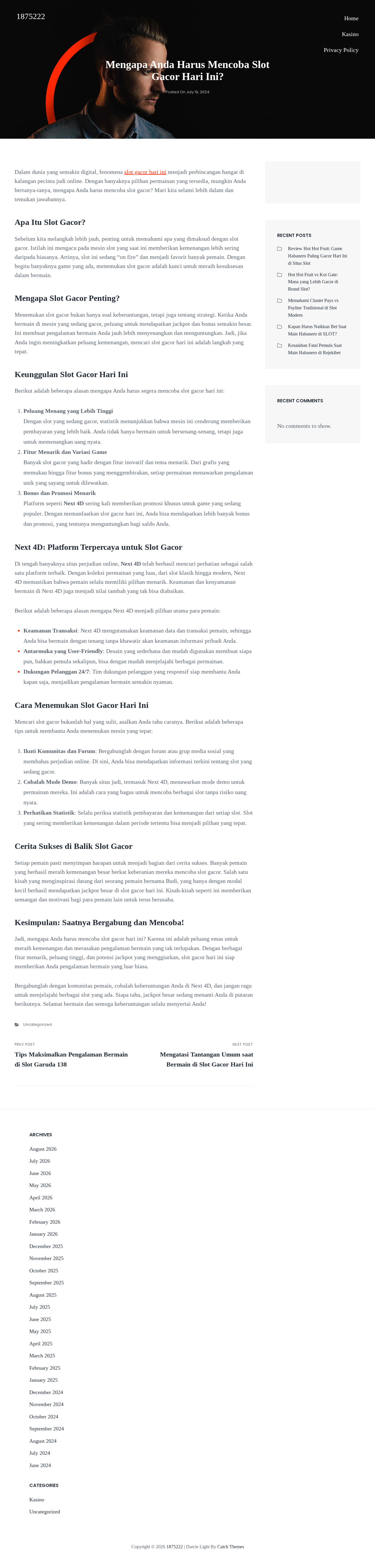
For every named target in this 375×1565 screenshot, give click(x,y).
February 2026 (44, 1222)
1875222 (30, 16)
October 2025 (43, 1271)
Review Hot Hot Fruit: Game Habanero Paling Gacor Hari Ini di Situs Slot (317, 256)
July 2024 (39, 1453)
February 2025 (44, 1368)
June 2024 (40, 1465)
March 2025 (42, 1356)
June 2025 (40, 1319)
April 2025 (40, 1344)
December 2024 (46, 1392)
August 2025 (43, 1295)
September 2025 (46, 1283)
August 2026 (43, 1149)
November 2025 (46, 1258)
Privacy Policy (341, 50)
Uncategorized (37, 1024)
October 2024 (43, 1417)
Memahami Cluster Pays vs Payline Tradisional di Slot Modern (313, 308)
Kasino (350, 34)
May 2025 (40, 1331)
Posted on (187, 92)
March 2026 (42, 1210)
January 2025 (43, 1380)
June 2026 (40, 1173)
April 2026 (40, 1198)
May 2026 (40, 1185)
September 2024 (46, 1429)
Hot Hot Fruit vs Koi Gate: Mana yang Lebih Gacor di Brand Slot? (313, 282)
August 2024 (43, 1441)
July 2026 (39, 1161)
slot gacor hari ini (145, 172)
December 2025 (46, 1246)
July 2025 (39, 1307)
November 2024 (46, 1404)
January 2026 (43, 1234)
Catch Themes (230, 1546)
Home (351, 18)
